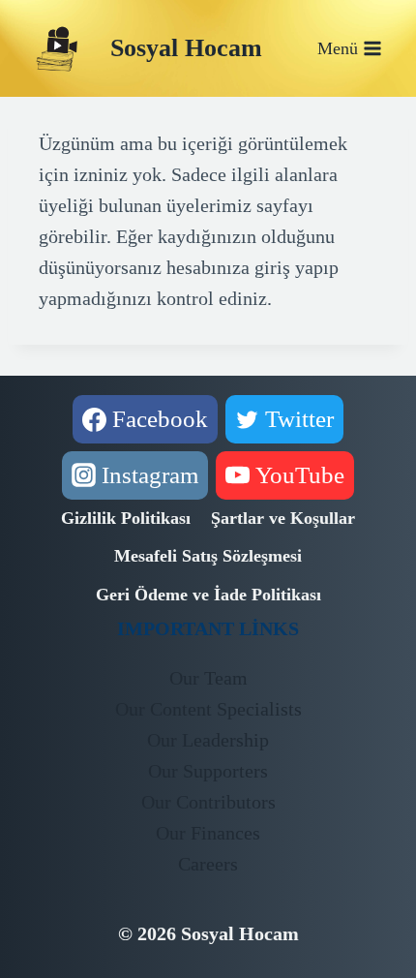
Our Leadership (208, 739)
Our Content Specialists (208, 708)
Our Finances (208, 832)
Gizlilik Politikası (126, 518)
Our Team (208, 677)
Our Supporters (208, 770)
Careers (208, 863)
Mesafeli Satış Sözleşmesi (208, 555)
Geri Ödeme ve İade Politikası (208, 594)
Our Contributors (208, 801)
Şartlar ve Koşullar (283, 518)
